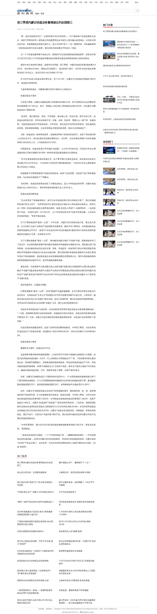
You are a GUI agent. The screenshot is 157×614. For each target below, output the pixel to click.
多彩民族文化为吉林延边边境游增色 (33, 560)
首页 (18, 2)
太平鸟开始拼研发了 (68, 492)
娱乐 (60, 2)
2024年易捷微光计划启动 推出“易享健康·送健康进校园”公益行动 (35, 513)
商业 (91, 2)
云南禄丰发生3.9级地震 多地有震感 (74, 580)
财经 (111, 2)
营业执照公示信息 (88, 612)
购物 (116, 2)
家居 (127, 2)
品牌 (101, 2)
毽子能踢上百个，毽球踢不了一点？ (74, 462)
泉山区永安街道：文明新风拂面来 (32, 472)
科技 (44, 2)
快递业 (46, 453)
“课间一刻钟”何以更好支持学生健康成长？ (35, 501)
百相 (49, 2)
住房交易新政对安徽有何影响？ (31, 531)
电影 (39, 2)
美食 (85, 2)
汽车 (96, 2)
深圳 (34, 2)
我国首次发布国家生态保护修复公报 (33, 580)
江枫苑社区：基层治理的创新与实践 (74, 472)
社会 (37, 13)
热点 (54, 2)
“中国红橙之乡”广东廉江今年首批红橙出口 (35, 492)
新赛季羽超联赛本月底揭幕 (70, 551)
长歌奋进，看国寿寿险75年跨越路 (74, 590)
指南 (29, 2)
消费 (70, 2)
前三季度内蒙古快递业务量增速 (33, 453)
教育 (65, 2)
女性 (121, 2)
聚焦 (24, 2)
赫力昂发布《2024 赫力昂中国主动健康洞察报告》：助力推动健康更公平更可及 (77, 601)
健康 (75, 2)
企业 (106, 2)
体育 (80, 2)
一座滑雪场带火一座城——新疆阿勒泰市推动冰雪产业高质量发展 (34, 591)
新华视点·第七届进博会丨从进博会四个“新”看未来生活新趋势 (34, 572)
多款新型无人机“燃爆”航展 (70, 531)
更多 (136, 2)
